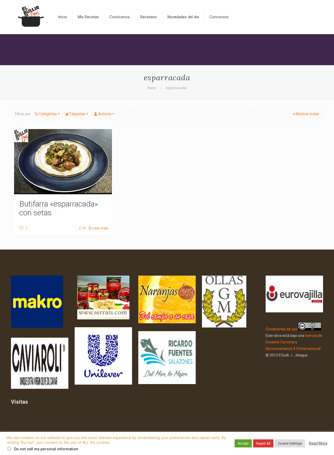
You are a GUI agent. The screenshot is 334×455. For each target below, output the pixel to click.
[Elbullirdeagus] (30, 17)
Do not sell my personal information (46, 449)
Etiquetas (77, 114)
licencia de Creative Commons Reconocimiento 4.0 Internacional (294, 342)
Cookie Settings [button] (290, 443)
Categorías (48, 114)
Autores (104, 114)
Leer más (100, 228)
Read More (318, 443)
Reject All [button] (263, 443)
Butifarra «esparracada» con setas (58, 208)
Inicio (152, 88)
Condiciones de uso (281, 329)
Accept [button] (243, 443)
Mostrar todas (307, 114)
